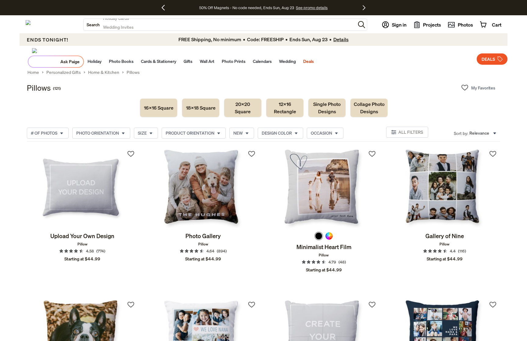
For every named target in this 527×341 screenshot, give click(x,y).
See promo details (312, 7)
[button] (361, 24)
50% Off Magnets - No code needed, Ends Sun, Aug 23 (246, 7)
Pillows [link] (133, 72)
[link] (158, 108)
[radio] (318, 236)
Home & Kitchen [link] (103, 72)
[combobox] (219, 25)
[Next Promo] (364, 7)
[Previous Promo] (165, 7)
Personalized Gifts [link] (63, 72)
